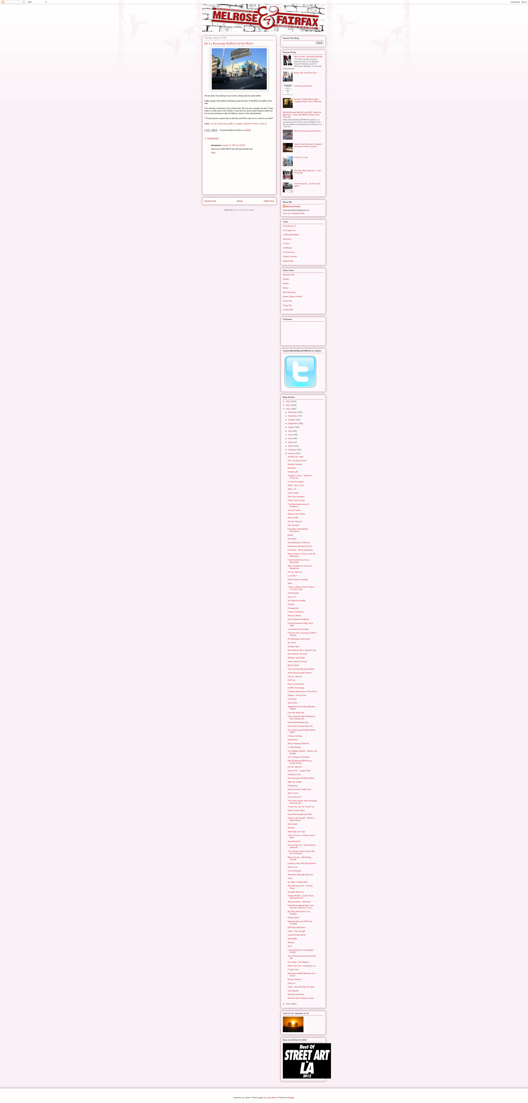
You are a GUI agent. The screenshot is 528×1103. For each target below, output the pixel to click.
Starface (291, 828)
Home (240, 201)
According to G (289, 226)
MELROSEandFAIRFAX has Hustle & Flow (300, 762)
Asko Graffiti (293, 518)
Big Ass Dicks (293, 665)
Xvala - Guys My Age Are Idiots (301, 987)
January (292, 453)
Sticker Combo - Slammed (299, 902)
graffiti (230, 124)
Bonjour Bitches (294, 979)
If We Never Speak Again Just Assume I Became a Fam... (301, 906)
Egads (290, 535)
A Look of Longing (295, 481)
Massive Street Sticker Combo (301, 998)
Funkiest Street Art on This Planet (302, 691)
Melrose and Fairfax (296, 514)
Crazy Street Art (294, 797)
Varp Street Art (294, 841)
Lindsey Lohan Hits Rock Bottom (302, 863)
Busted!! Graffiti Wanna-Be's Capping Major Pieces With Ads (307, 100)
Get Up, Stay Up (295, 521)
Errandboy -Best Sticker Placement (298, 530)
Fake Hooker (293, 493)
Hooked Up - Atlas (295, 457)
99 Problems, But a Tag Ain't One (302, 650)
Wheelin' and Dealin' (296, 658)
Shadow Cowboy (295, 464)
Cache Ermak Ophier (297, 935)
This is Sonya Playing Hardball (301, 669)
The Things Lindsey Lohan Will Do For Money (301, 852)
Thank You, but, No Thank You (301, 807)
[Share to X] (211, 130)
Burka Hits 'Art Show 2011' (305, 73)
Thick (290, 878)
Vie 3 (290, 946)
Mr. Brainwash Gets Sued (299, 639)
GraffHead (287, 248)
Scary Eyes (292, 703)
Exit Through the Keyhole (299, 757)
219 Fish (291, 680)
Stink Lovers (293, 793)
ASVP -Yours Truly (296, 485)
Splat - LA (292, 489)
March (291, 446)
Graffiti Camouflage (296, 688)
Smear (286, 288)
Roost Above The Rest (297, 654)
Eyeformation (293, 917)
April (290, 442)
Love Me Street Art (296, 712)
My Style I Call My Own (298, 882)
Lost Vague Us (289, 230)
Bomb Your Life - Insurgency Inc (302, 966)
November (293, 416)
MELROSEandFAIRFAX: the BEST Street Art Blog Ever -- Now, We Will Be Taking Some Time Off (302, 114)
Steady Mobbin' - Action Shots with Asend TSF (301, 897)
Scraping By (293, 472)
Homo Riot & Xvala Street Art (300, 726)
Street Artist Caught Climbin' (300, 673)
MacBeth (247, 124)
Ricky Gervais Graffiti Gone (299, 789)
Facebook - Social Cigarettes (300, 550)
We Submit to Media (296, 600)
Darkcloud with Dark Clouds (300, 546)
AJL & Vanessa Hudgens (298, 619)
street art (263, 124)
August (291, 427)
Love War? (292, 576)
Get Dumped (293, 593)
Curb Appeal (293, 991)
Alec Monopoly (289, 292)
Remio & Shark (294, 615)
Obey (290, 583)
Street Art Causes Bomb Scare (307, 131)
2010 (288, 1004)
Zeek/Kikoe (292, 740)
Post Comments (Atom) (244, 210)
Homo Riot (287, 301)
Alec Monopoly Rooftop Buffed (301, 778)
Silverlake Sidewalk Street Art (300, 874)
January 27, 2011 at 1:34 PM (233, 145)
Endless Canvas (290, 256)
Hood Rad (292, 699)
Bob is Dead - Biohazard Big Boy (308, 56)
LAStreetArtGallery (291, 234)
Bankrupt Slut (289, 275)
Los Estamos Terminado (298, 629)
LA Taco (286, 243)
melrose (255, 124)
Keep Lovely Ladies (296, 810)
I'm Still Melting (294, 747)
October (292, 420)
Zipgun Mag (288, 261)
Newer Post (210, 201)
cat (212, 124)
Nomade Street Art (296, 892)
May (290, 438)
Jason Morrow (271, 1098)
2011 (288, 409)
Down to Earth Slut (296, 684)
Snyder (286, 279)
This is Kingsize (294, 871)
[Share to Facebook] (213, 130)
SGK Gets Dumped (296, 496)
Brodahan (292, 468)
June (290, 435)
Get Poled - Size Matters (298, 962)
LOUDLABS (288, 310)
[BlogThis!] (208, 130)
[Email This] (205, 130)
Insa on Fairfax (294, 510)
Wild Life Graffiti (294, 782)
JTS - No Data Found (297, 460)
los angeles (238, 124)
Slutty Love (292, 867)
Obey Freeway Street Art (298, 743)
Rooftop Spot (293, 646)
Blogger (291, 1098)
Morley (286, 283)
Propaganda (293, 608)
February (292, 450)
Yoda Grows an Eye (296, 500)
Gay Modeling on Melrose (299, 542)
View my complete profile (294, 213)
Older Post (269, 201)
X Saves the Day (295, 736)
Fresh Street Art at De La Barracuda (298, 561)
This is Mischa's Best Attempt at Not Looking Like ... (301, 717)
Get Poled (292, 539)
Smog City (287, 305)
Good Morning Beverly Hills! (300, 814)
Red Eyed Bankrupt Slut (298, 722)
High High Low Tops (296, 831)
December (293, 412)
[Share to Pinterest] (216, 130)
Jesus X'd (292, 597)
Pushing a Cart (294, 774)
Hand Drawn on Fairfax (298, 579)
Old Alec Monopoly (296, 994)
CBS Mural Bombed (296, 927)
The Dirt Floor (289, 252)
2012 (288, 405)
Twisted (291, 604)
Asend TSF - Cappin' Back (299, 771)
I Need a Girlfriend (296, 612)
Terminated (292, 824)
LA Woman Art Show (303, 86)
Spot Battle (292, 939)
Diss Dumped (293, 525)
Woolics (291, 942)
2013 (288, 401)
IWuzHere (287, 239)
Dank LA (291, 983)
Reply (213, 153)
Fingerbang (293, 786)
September (293, 423)
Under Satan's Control (297, 661)
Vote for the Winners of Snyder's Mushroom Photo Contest (308, 145)
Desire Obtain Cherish (292, 296)
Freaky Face (293, 969)
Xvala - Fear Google (296, 931)
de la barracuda (220, 124)
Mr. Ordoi (292, 643)
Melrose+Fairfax (293, 206)
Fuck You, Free (301, 157)
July (290, 431)
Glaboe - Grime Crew (297, 695)
